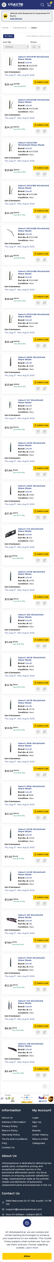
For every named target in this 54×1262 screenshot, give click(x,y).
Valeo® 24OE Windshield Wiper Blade (31, 873)
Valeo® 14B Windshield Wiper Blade (30, 1045)
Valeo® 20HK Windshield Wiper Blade (31, 487)
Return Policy (10, 1130)
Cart (34, 1126)
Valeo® (28, 62)
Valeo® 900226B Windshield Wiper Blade (33, 229)
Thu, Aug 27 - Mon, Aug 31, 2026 (19, 75)
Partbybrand (20, 27)
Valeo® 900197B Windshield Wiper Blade (33, 58)
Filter (10, 36)
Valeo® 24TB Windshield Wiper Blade (31, 573)
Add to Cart (42, 82)
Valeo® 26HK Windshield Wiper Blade (31, 358)
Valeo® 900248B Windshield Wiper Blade (34, 272)
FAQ (4, 1143)
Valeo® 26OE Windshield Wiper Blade (31, 658)
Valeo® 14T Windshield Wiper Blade (30, 401)
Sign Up (36, 1122)
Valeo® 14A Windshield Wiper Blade (30, 530)
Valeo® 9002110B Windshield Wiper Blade (31, 144)
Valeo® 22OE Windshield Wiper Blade (31, 444)
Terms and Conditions (14, 1139)
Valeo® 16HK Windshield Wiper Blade (31, 744)
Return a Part (40, 1139)
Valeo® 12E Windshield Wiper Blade (30, 916)
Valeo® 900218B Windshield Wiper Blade (33, 186)
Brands (36, 1130)
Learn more (32, 1247)
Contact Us (8, 1147)
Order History (40, 1134)
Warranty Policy (11, 1134)
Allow (27, 1256)
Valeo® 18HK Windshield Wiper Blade (31, 787)
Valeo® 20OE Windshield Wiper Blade (31, 830)
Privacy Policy (10, 1126)
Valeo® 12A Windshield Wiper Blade (30, 1002)
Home (5, 27)
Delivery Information (14, 1122)
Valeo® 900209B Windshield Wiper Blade (33, 101)
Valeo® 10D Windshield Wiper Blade (30, 616)
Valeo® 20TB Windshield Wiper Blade (31, 701)
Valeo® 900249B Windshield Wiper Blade (33, 315)
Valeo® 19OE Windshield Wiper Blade (31, 959)
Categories (38, 1143)
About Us (7, 1117)
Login (35, 1117)
